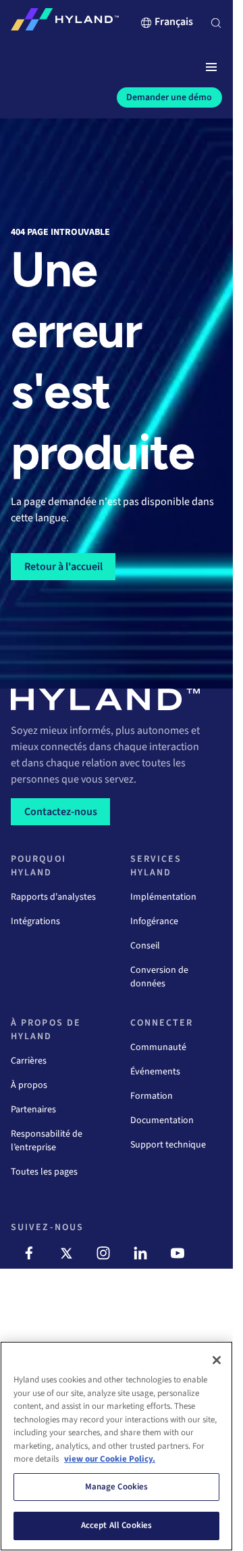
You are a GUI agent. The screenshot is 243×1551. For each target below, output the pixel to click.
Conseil (145, 946)
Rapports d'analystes (53, 897)
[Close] (217, 1360)
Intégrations (35, 921)
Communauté (158, 1047)
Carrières (29, 1061)
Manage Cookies (116, 1487)
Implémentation (163, 897)
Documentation (162, 1120)
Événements (155, 1071)
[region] (116, 1446)
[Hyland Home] (65, 22)
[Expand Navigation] (211, 67)
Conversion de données (159, 976)
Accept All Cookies (116, 1525)
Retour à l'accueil (63, 566)
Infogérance (154, 921)
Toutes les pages (44, 1172)
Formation (151, 1096)
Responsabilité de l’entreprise (46, 1140)
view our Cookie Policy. (109, 1459)
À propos (29, 1085)
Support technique (168, 1145)
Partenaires (33, 1109)
